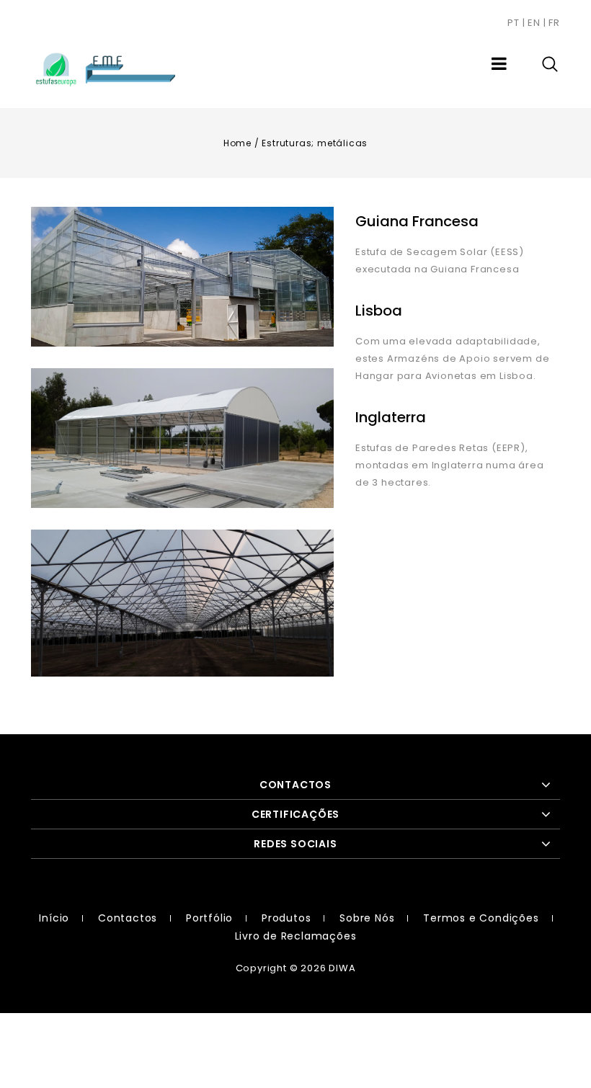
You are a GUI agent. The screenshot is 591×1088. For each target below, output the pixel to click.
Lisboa (378, 310)
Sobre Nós (366, 918)
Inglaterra (390, 417)
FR (554, 23)
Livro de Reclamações (296, 936)
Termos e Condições (480, 918)
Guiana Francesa (417, 221)
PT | (516, 23)
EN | (537, 23)
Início (54, 918)
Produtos (286, 918)
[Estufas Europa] (105, 70)
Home (237, 143)
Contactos (127, 918)
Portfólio (209, 918)
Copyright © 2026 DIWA (296, 968)
